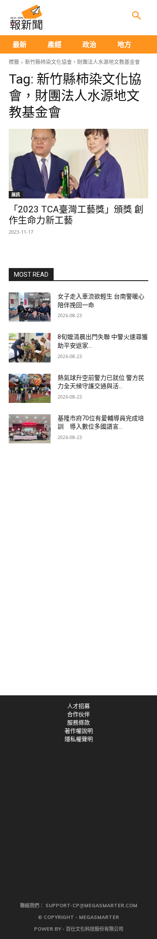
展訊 (15, 194)
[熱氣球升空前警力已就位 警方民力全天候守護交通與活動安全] (30, 388)
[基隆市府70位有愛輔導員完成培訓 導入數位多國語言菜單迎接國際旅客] (30, 428)
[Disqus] (78, 575)
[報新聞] (26, 17)
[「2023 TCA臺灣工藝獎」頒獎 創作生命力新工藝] (78, 163)
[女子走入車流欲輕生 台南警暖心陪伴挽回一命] (30, 307)
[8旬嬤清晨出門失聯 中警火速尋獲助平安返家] (30, 347)
